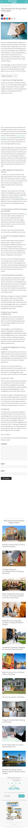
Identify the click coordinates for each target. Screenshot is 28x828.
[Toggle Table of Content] (14, 76)
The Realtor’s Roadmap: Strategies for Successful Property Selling (13, 648)
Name (3, 464)
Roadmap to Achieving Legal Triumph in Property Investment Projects (12, 623)
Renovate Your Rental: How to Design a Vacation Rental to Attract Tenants (13, 771)
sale (25, 214)
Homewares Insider (12, 1)
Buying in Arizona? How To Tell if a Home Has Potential (13, 546)
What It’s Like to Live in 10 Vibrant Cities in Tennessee (13, 673)
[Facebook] (8, 783)
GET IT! (21, 796)
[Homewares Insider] (14, 779)
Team (20, 822)
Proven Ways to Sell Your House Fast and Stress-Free (12, 746)
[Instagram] (16, 783)
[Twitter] (12, 783)
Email (3, 471)
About (16, 822)
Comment (4, 444)
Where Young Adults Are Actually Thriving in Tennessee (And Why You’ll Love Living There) (13, 596)
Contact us (14, 824)
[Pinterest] (19, 783)
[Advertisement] (14, 110)
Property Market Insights (6, 6)
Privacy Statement (23, 800)
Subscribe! (14, 814)
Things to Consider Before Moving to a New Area (13, 721)
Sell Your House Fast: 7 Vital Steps (13, 697)
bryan (7, 15)
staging (21, 197)
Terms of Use (15, 800)
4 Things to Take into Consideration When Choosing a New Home (13, 571)
